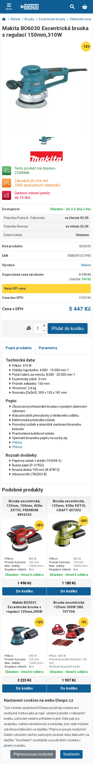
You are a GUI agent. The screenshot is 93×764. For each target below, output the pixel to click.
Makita (86, 265)
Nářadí (15, 19)
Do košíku (24, 591)
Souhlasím (71, 754)
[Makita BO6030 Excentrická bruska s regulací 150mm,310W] (46, 86)
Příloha (17, 442)
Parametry (48, 348)
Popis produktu (19, 348)
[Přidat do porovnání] (28, 328)
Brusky (29, 19)
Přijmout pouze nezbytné (33, 754)
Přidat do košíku (67, 328)
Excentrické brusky (52, 19)
